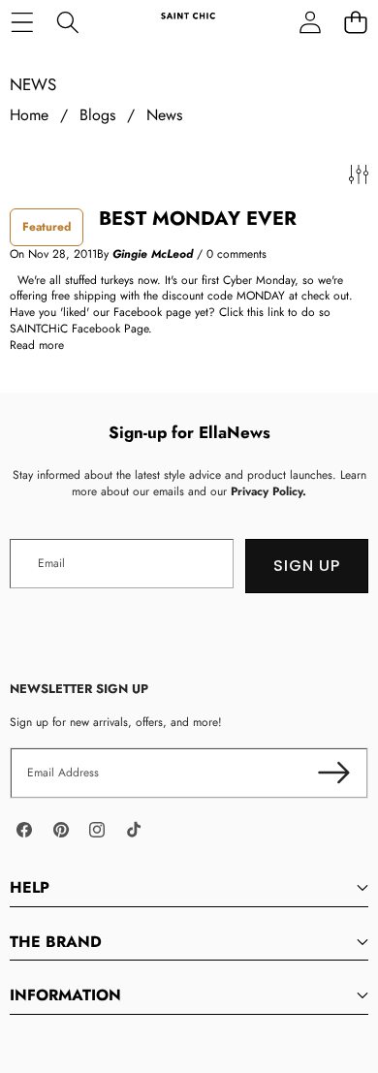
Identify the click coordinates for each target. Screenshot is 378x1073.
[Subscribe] (334, 773)
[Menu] (22, 22)
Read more (37, 345)
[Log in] (309, 22)
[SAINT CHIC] (188, 22)
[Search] (67, 22)
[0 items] (355, 22)
